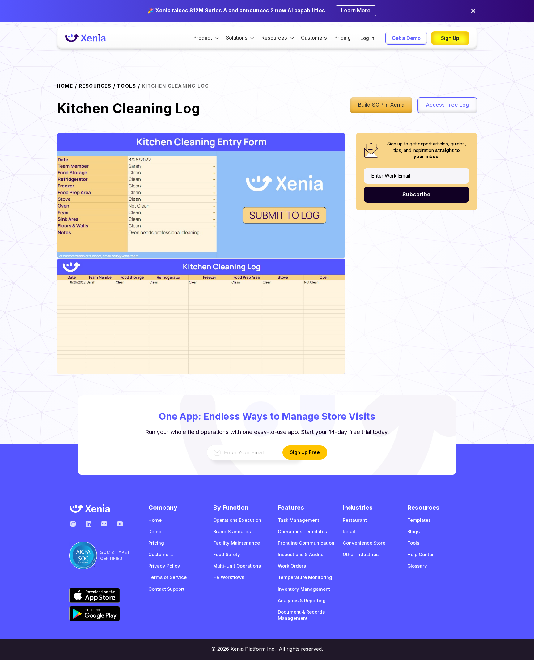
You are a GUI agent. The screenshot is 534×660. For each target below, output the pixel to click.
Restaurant (355, 520)
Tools (126, 86)
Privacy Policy (164, 566)
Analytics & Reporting (302, 600)
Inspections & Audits (300, 554)
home (65, 86)
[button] (205, 38)
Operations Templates (302, 531)
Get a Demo (406, 38)
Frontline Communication (306, 543)
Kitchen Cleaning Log (175, 86)
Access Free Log (447, 105)
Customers (314, 38)
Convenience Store (364, 543)
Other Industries (361, 554)
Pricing (342, 38)
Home (155, 520)
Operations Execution (237, 520)
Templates (419, 520)
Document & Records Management (301, 615)
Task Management (298, 520)
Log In (367, 38)
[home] (85, 38)
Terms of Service (167, 577)
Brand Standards (232, 531)
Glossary (417, 566)
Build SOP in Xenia (381, 105)
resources (95, 86)
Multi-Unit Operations (237, 566)
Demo (154, 531)
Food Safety (226, 554)
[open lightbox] (201, 195)
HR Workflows (228, 577)
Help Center (420, 554)
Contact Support (166, 589)
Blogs (413, 531)
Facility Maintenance (236, 543)
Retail (349, 531)
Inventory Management (304, 589)
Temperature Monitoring (305, 577)
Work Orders (292, 566)
